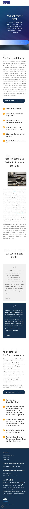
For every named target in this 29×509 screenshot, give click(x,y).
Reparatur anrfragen (17, 42)
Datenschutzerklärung (8, 504)
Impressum (5, 501)
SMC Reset (23, 189)
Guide (14, 191)
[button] (2, 506)
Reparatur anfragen (14, 100)
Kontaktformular (19, 213)
